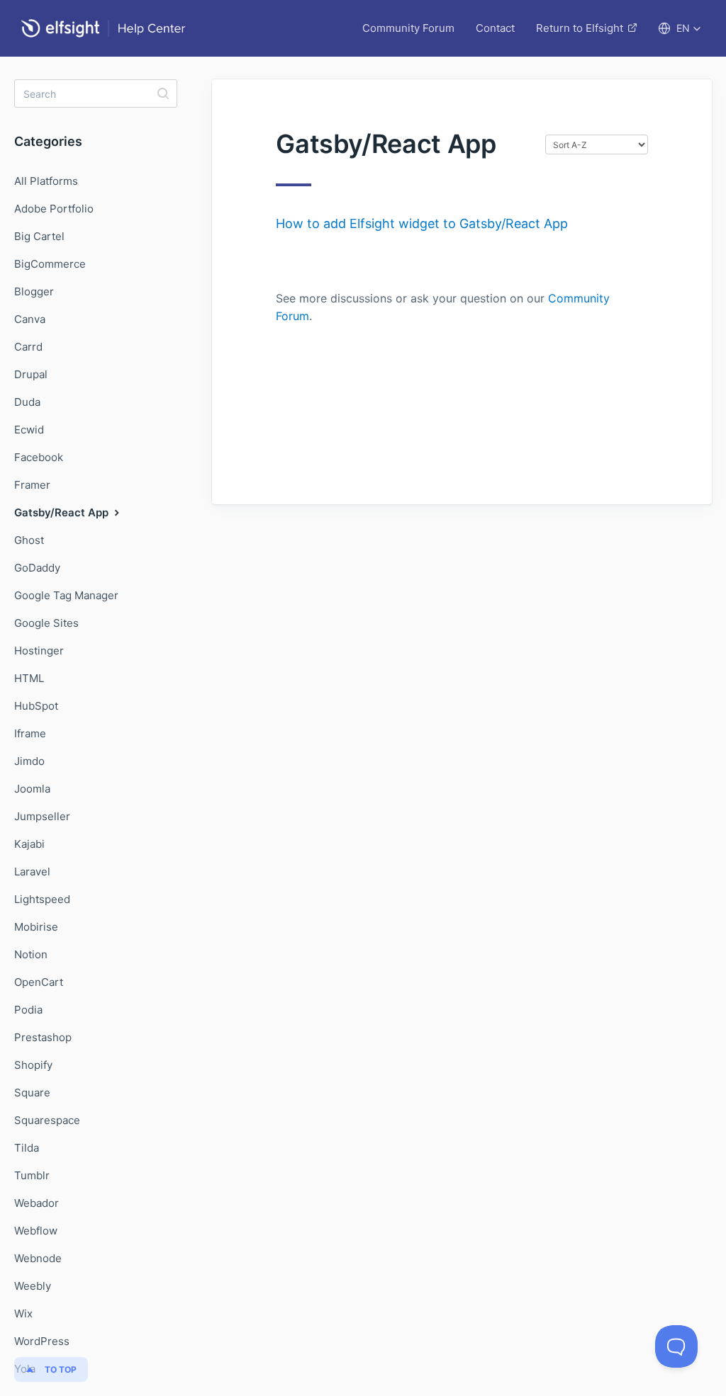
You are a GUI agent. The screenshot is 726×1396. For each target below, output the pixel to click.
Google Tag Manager (66, 595)
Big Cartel (39, 236)
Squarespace (47, 1120)
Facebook (38, 457)
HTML (29, 678)
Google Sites (46, 623)
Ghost (29, 540)
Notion (31, 954)
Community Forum (408, 28)
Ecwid (29, 429)
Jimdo (29, 761)
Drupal (31, 374)
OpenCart (38, 982)
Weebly (32, 1286)
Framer (32, 485)
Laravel (32, 871)
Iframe (30, 733)
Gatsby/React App (62, 512)
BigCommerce (50, 264)
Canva (29, 319)
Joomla (32, 788)
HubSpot (36, 706)
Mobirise (36, 926)
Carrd (28, 346)
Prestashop (43, 1037)
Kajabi (29, 844)
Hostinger (39, 650)
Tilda (26, 1147)
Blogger (34, 291)
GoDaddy (37, 567)
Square (32, 1092)
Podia (28, 1009)
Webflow (35, 1230)
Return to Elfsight (579, 28)
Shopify (33, 1065)
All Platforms (46, 181)
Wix (23, 1313)
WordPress (41, 1341)
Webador (36, 1203)
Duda (27, 402)
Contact (495, 28)
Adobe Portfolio (54, 208)
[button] (679, 28)
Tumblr (32, 1175)
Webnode (38, 1258)
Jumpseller (42, 816)
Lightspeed (42, 899)
